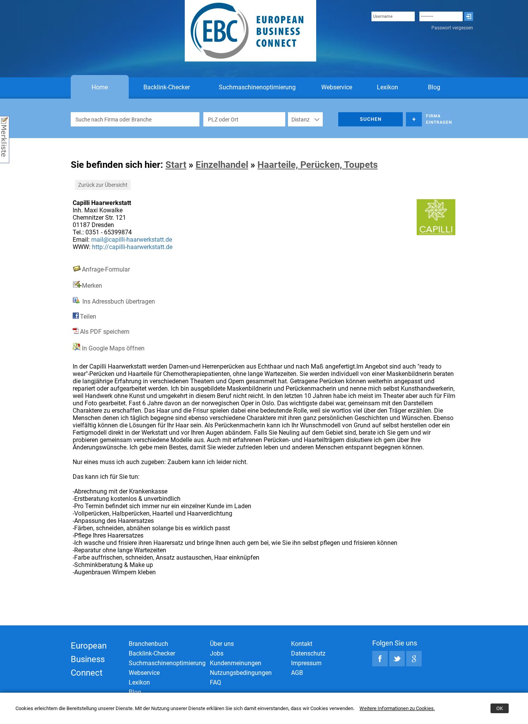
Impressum (306, 663)
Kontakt (301, 643)
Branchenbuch (148, 643)
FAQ (215, 682)
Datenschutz (308, 653)
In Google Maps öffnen (112, 348)
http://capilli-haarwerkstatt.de (132, 247)
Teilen (88, 316)
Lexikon (387, 87)
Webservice (336, 87)
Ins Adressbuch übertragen (118, 301)
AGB (297, 672)
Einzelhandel (222, 164)
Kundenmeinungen (235, 663)
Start (175, 164)
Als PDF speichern (104, 331)
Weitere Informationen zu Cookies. (397, 708)
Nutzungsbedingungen (241, 672)
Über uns (222, 643)
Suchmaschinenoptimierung (257, 87)
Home (100, 87)
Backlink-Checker (166, 87)
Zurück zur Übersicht (103, 185)
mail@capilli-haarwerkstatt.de (131, 239)
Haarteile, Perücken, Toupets (317, 164)
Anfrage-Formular (106, 269)
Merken (92, 285)
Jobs (216, 653)
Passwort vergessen (452, 28)
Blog (434, 87)
